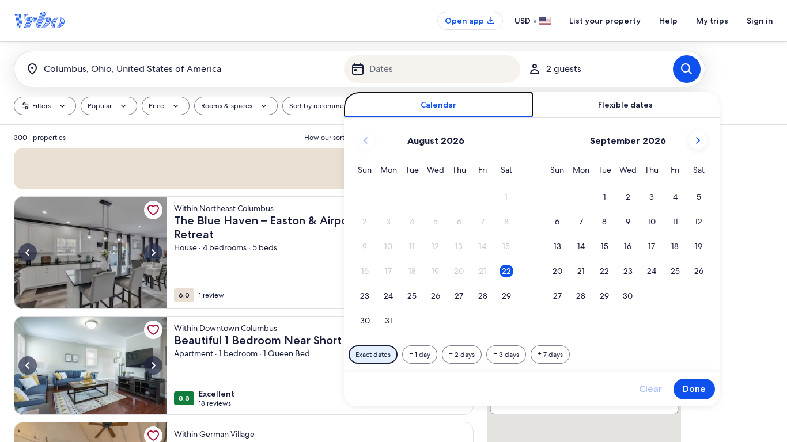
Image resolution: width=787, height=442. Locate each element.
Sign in (760, 21)
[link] (153, 212)
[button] (506, 197)
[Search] (687, 69)
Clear (650, 388)
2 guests (563, 69)
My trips (712, 21)
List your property (605, 21)
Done (694, 388)
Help (668, 21)
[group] (243, 283)
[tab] (438, 105)
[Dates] (432, 69)
